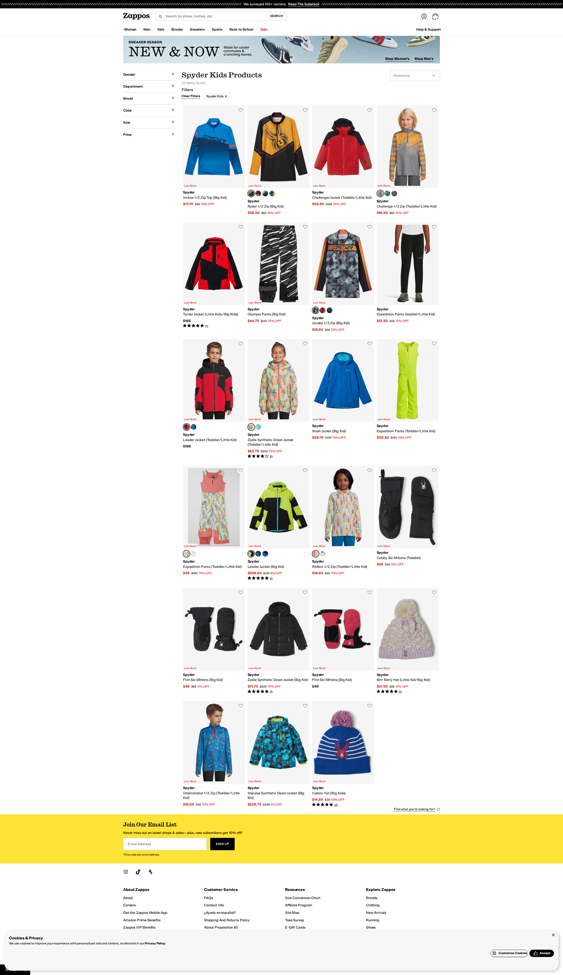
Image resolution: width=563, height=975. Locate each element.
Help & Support (428, 29)
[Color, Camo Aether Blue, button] (258, 553)
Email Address (139, 844)
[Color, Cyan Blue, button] (265, 193)
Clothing (373, 905)
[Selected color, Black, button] (251, 553)
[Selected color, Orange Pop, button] (251, 193)
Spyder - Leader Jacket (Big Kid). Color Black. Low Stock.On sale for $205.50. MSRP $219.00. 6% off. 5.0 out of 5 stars (279, 523)
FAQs (208, 898)
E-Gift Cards (295, 927)
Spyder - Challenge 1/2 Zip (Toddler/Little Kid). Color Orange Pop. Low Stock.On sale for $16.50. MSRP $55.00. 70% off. (408, 160)
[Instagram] (126, 872)
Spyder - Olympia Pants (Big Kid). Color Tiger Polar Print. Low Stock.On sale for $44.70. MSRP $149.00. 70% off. (279, 277)
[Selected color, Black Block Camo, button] (315, 310)
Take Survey (294, 920)
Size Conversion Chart (302, 898)
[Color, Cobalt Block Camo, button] (329, 310)
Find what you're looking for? (414, 809)
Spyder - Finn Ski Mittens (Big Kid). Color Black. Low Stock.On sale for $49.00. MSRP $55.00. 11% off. (214, 641)
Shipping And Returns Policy (227, 920)
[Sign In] (424, 16)
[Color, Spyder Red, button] (258, 193)
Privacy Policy (155, 943)
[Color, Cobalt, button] (265, 553)
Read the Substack (303, 4)
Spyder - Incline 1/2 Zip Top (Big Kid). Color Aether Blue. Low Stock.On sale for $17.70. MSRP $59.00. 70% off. (214, 160)
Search (276, 16)
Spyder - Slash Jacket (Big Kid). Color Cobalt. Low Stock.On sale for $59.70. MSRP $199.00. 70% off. (343, 399)
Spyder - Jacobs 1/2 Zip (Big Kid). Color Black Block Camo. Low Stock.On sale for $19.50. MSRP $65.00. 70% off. (343, 277)
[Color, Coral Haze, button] (322, 553)
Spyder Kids (214, 96)
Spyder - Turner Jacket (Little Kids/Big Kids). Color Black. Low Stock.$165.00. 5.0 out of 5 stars (214, 277)
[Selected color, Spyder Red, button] (186, 426)
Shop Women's (397, 59)
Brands (371, 898)
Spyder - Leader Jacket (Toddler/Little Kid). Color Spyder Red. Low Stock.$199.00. (214, 399)
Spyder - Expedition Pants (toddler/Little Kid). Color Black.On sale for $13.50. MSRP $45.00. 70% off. (408, 277)
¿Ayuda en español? (220, 913)
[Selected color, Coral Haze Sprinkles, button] (251, 426)
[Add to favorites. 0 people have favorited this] (240, 110)
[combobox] (210, 16)
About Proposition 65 (221, 927)
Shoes (371, 927)
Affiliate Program (298, 905)
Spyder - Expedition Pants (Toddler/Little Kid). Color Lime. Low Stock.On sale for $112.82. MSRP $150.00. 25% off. (408, 399)
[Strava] (150, 872)
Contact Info (214, 905)
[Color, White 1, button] (193, 553)
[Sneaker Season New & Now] (281, 49)
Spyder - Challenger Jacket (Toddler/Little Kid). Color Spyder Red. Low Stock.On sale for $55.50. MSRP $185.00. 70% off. (343, 160)
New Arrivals (376, 913)
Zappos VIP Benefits (139, 927)
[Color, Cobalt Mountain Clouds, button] (193, 426)
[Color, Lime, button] (272, 193)
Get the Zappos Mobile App (145, 913)
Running (372, 920)
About (128, 898)
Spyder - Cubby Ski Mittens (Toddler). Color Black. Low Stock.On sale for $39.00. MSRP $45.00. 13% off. (408, 523)
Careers (129, 905)
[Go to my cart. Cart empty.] (435, 16)
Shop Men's (424, 59)
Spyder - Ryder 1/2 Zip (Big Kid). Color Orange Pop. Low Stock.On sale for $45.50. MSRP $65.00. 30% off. (279, 160)
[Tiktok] (138, 872)
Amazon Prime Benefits (142, 920)
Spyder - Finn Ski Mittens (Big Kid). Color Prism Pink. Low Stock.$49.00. (343, 641)
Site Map (292, 913)
